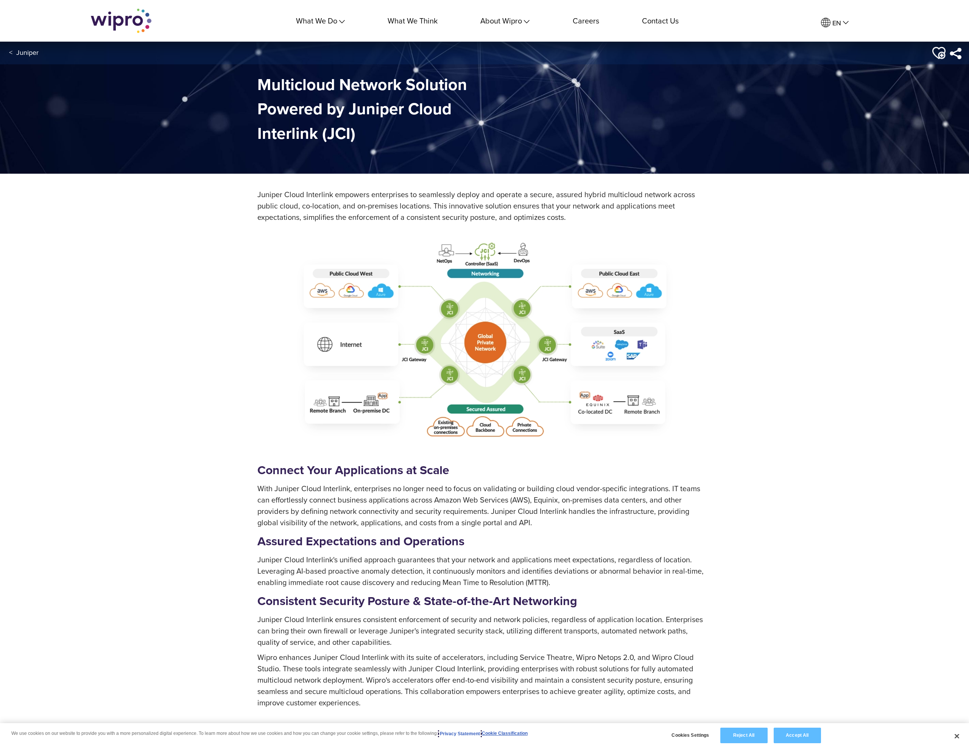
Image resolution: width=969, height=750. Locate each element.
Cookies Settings (690, 735)
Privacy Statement (460, 733)
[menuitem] (835, 22)
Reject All (743, 735)
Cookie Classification (505, 733)
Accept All (797, 735)
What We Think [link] (413, 20)
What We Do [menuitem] (316, 20)
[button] (938, 53)
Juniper (27, 52)
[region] (484, 736)
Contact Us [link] (660, 20)
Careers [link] (586, 20)
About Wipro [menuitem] (501, 20)
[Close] (957, 736)
